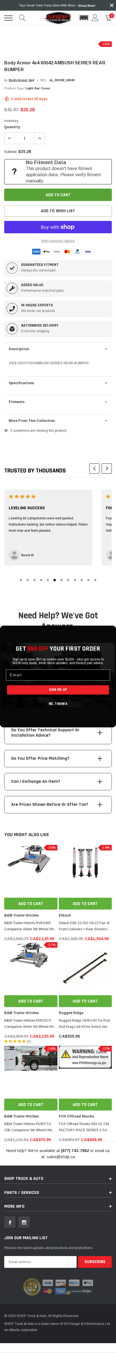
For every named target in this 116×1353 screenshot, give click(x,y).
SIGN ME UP (58, 689)
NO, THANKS (58, 703)
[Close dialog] (110, 631)
